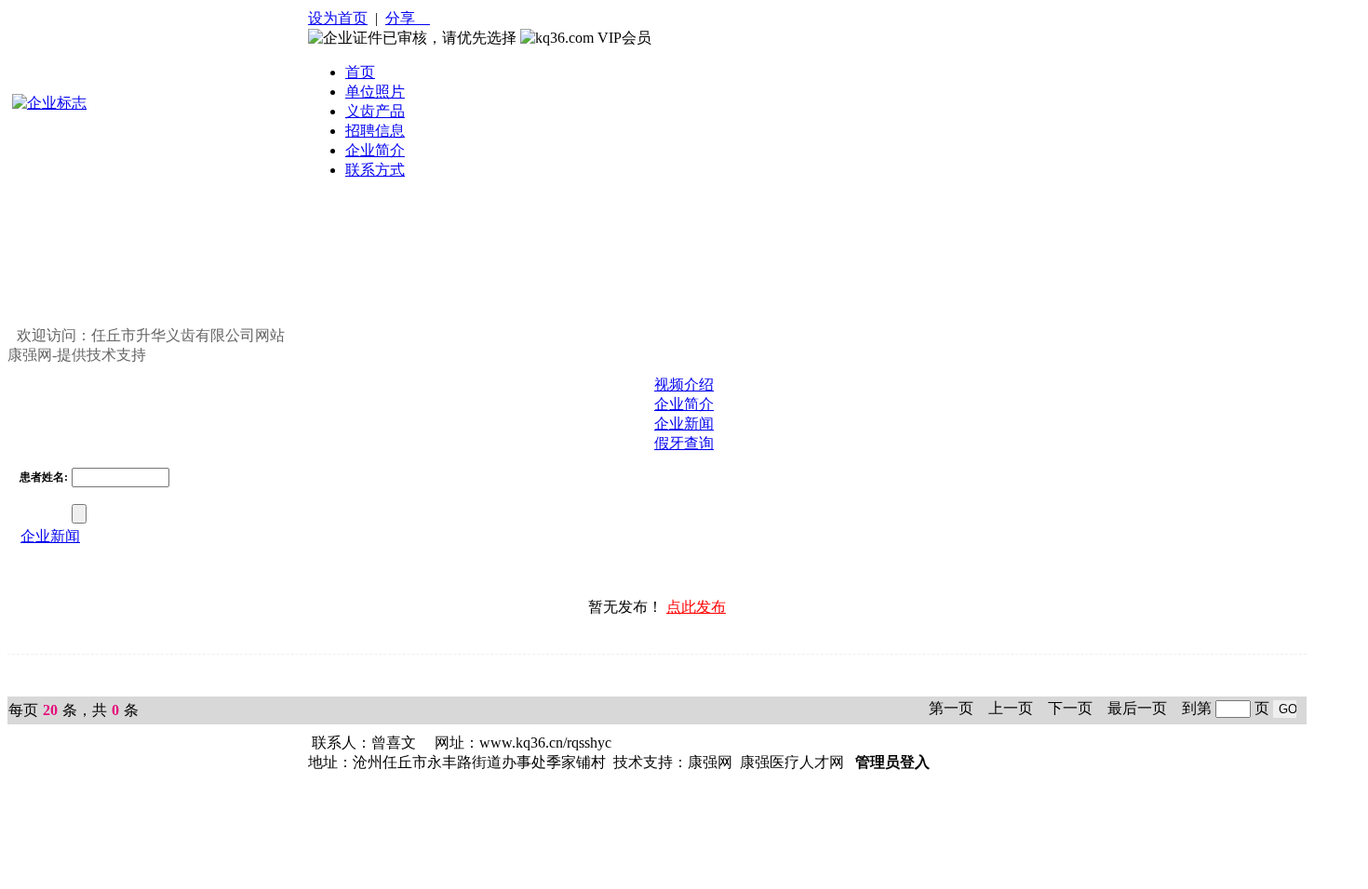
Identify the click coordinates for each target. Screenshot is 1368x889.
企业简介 (375, 150)
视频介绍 (684, 384)
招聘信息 (375, 131)
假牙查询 (684, 443)
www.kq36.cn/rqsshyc (545, 742)
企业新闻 (684, 423)
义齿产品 (375, 111)
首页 (360, 72)
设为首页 (338, 18)
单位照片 (375, 92)
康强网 (710, 762)
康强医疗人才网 (792, 762)
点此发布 (696, 607)
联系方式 (375, 170)
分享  (407, 18)
